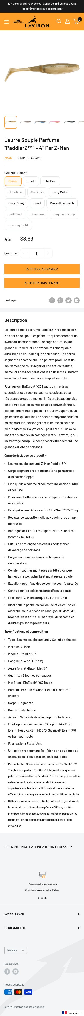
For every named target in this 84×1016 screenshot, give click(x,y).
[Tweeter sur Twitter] (68, 300)
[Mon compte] (67, 21)
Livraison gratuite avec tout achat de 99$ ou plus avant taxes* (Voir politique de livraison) (42, 6)
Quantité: (11, 253)
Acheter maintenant (42, 283)
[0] (76, 21)
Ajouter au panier (42, 269)
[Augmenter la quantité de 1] (47, 253)
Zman (8, 158)
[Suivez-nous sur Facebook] (7, 971)
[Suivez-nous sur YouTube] (15, 971)
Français (12, 950)
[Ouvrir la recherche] (59, 21)
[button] (73, 1013)
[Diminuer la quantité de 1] (25, 253)
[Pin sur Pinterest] (60, 300)
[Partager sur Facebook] (52, 300)
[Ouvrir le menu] (6, 22)
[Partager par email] (77, 300)
